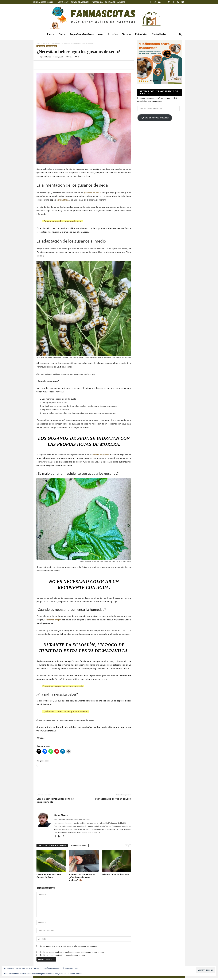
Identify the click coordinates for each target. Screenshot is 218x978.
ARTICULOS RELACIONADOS (52, 845)
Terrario (126, 34)
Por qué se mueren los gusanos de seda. (63, 686)
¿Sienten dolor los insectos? (115, 874)
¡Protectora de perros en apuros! (113, 798)
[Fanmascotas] (109, 16)
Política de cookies (74, 974)
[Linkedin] (159, 2)
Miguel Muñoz (45, 57)
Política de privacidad (115, 2)
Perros (50, 34)
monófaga (63, 200)
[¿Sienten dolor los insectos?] (116, 861)
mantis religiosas (101, 454)
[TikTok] (173, 2)
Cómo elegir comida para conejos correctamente (55, 800)
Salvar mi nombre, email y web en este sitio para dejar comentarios (68, 946)
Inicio (38, 43)
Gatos (62, 34)
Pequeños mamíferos (82, 34)
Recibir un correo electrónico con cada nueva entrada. (63, 955)
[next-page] (129, 845)
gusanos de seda (92, 192)
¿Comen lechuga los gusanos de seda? (62, 221)
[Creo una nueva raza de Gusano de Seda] (51, 861)
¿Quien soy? (63, 2)
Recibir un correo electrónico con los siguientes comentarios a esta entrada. (72, 952)
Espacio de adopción (80, 2)
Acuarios (113, 34)
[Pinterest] (169, 2)
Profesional (97, 2)
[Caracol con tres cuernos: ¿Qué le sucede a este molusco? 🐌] (84, 861)
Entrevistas (141, 34)
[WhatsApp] (60, 65)
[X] (178, 2)
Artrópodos (56, 43)
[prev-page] (126, 845)
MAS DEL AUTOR (78, 845)
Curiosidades (159, 34)
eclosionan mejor (52, 620)
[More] (67, 65)
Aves (100, 34)
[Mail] (164, 2)
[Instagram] (155, 2)
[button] (180, 34)
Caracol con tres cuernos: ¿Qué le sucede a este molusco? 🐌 (82, 877)
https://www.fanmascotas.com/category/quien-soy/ (72, 819)
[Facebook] (150, 2)
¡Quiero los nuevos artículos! (155, 118)
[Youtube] (182, 2)
